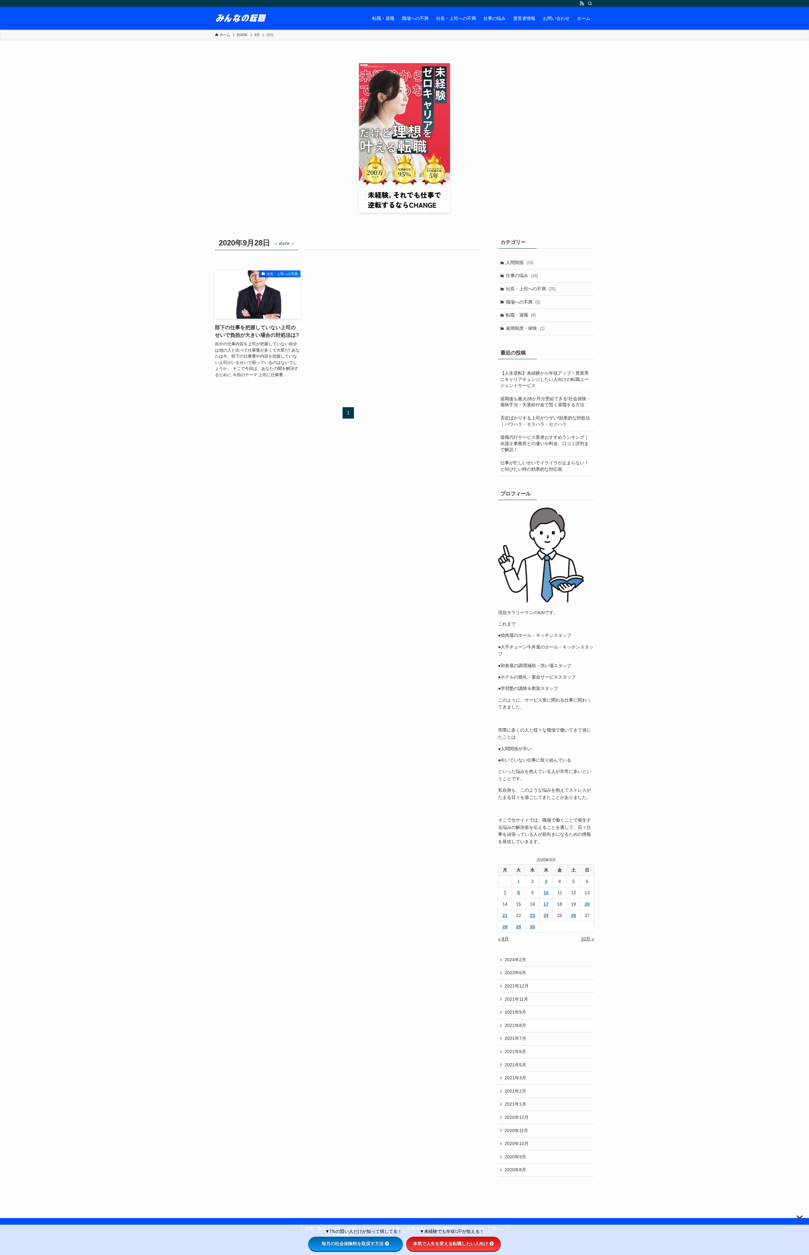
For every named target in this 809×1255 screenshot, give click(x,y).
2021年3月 (515, 1077)
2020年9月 (515, 1156)
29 (518, 926)
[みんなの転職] (241, 18)
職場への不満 (523, 302)
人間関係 (519, 262)
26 (573, 915)
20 (587, 904)
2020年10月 (517, 1143)
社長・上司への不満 (531, 288)
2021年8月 (515, 1025)
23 (532, 915)
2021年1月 (515, 1104)
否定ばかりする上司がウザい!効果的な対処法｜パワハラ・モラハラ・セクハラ (545, 421)
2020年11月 (516, 1130)
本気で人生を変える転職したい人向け (450, 1243)
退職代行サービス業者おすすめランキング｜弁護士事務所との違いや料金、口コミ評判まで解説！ (544, 443)
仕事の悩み (522, 275)
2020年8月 (515, 1169)
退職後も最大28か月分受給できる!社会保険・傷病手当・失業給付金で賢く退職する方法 (545, 401)
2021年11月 (516, 999)
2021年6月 (515, 1051)
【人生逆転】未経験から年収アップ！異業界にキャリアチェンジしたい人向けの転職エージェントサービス (544, 379)
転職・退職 (521, 314)
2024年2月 (515, 959)
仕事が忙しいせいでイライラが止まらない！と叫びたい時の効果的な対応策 (544, 466)
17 (546, 904)
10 (546, 892)
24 (546, 915)
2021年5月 (515, 1064)
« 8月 (503, 938)
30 (532, 926)
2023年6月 (515, 972)
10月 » (587, 938)
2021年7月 (515, 1038)
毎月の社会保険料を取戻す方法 (353, 1243)
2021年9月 (515, 1012)
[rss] (582, 3)
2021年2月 (515, 1091)
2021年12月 (517, 985)
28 (505, 926)
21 (505, 915)
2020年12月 (517, 1117)
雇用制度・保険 (525, 328)
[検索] (590, 3)
